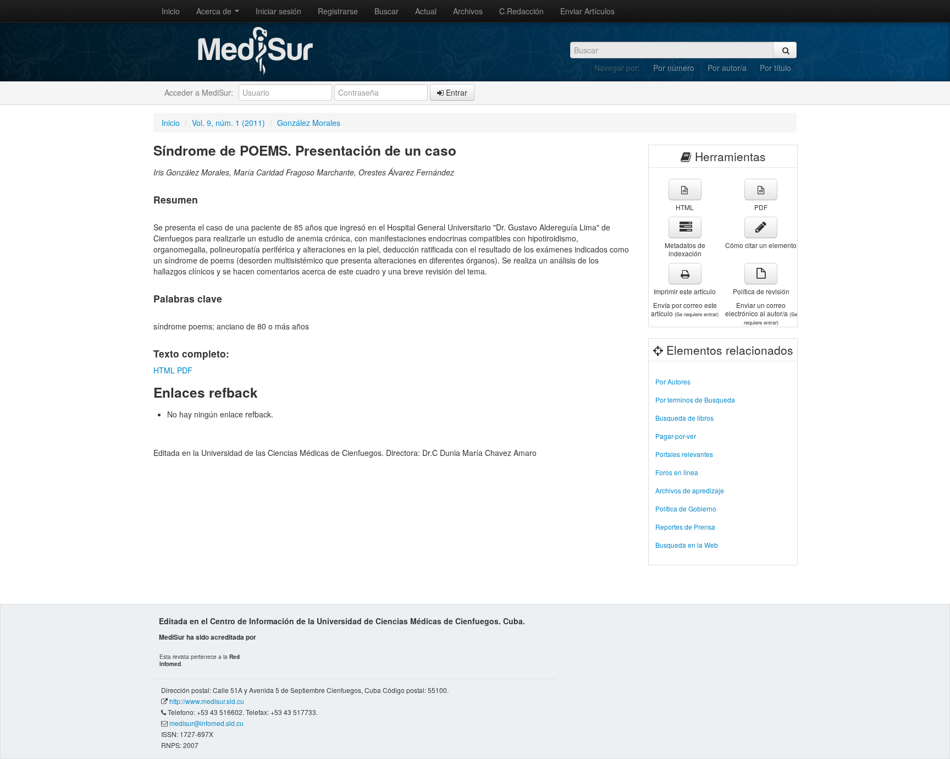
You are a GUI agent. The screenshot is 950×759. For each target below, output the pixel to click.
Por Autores (673, 381)
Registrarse (338, 11)
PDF (184, 370)
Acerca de (215, 11)
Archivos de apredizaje (689, 490)
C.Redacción (521, 11)
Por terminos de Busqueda (695, 399)
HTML (164, 370)
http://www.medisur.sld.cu (206, 701)
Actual (426, 11)
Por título (775, 67)
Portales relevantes (684, 454)
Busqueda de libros (684, 417)
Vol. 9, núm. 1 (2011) (228, 122)
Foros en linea (676, 472)
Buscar (386, 11)
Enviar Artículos (587, 11)
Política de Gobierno (685, 508)
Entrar (455, 92)
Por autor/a (727, 67)
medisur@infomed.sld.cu (206, 723)
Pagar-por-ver (675, 436)
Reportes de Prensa (685, 526)
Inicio (171, 11)
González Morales (308, 122)
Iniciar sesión (278, 11)
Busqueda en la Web (686, 544)
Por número (673, 67)
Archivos (468, 11)
